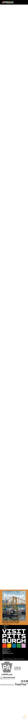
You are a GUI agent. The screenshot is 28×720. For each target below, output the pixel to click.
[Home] (7, 2)
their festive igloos (21, 164)
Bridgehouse (9, 84)
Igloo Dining (5, 39)
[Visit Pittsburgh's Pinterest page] (4, 657)
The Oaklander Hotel (7, 62)
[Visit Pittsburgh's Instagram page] (4, 655)
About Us (6, 628)
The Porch (16, 197)
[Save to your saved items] (3, 490)
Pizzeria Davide (20, 216)
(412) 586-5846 (5, 551)
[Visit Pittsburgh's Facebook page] (4, 654)
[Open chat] (25, 717)
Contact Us (6, 625)
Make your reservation (10, 71)
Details (3, 500)
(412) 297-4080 (14, 524)
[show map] (2, 492)
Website (4, 501)
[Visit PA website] (7, 668)
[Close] (2, 590)
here (15, 105)
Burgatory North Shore (7, 546)
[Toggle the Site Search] (22, 2)
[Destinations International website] (7, 678)
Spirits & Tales (11, 60)
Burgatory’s (16, 186)
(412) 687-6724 (5, 580)
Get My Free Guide (6, 624)
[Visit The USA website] (17, 668)
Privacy (5, 626)
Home (6, 10)
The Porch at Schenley (7, 575)
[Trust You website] (14, 682)
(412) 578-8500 (5, 497)
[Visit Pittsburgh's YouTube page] (4, 656)
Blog (5, 627)
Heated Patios (5, 40)
